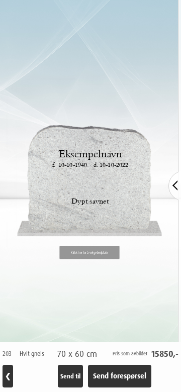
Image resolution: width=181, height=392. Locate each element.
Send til (70, 376)
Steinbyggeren (45, 319)
